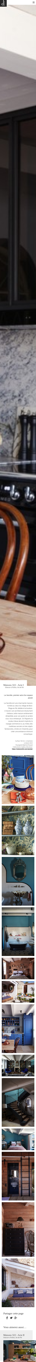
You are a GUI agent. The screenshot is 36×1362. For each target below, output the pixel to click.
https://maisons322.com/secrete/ (22, 749)
